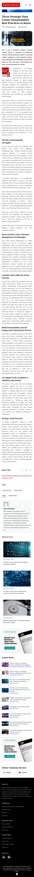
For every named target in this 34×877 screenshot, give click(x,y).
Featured (4, 812)
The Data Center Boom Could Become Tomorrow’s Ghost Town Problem (14, 592)
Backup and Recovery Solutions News (20, 666)
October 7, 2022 (7, 478)
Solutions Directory (7, 827)
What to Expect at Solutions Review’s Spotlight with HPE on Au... (21, 672)
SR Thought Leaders (8, 844)
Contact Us (5, 847)
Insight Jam (5, 841)
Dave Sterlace (11, 27)
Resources (5, 830)
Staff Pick (5, 815)
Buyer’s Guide (6, 824)
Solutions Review (7, 838)
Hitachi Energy (18, 490)
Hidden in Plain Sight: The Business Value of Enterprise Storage (16, 621)
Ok (17, 874)
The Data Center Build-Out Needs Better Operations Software (15, 563)
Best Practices (22, 27)
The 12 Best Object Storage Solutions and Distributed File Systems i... (21, 723)
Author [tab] (4, 495)
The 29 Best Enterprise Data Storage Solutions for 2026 (21, 731)
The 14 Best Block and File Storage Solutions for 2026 (20, 714)
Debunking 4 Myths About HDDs (19, 707)
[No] (32, 870)
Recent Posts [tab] (13, 495)
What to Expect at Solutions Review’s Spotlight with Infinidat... (20, 664)
